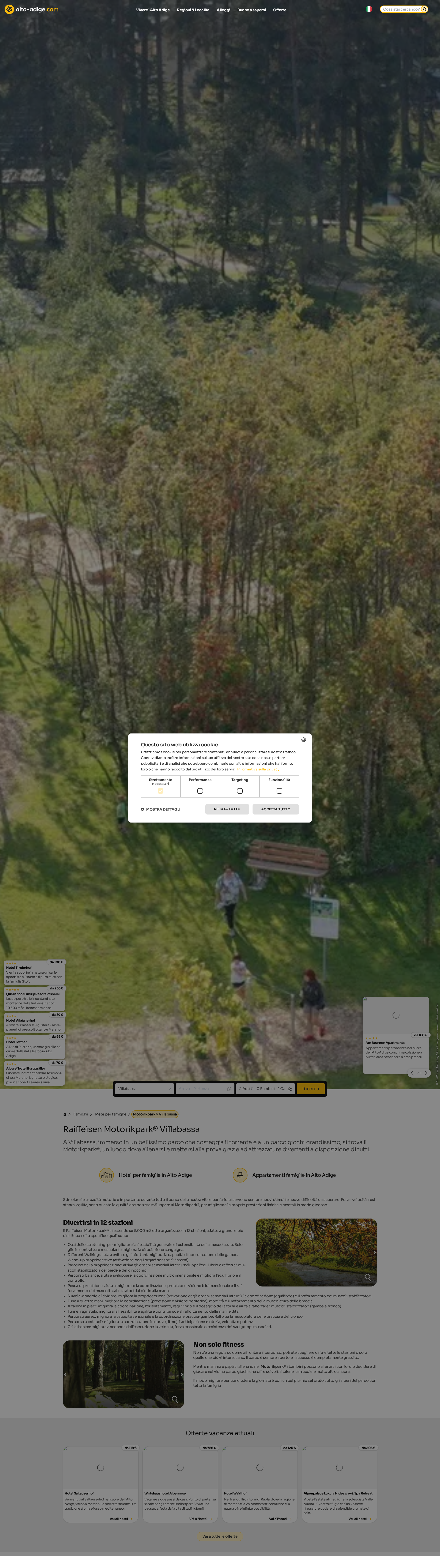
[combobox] (303, 739)
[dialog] (220, 778)
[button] (160, 809)
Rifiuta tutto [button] (227, 809)
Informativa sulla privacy (258, 769)
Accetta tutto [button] (275, 809)
